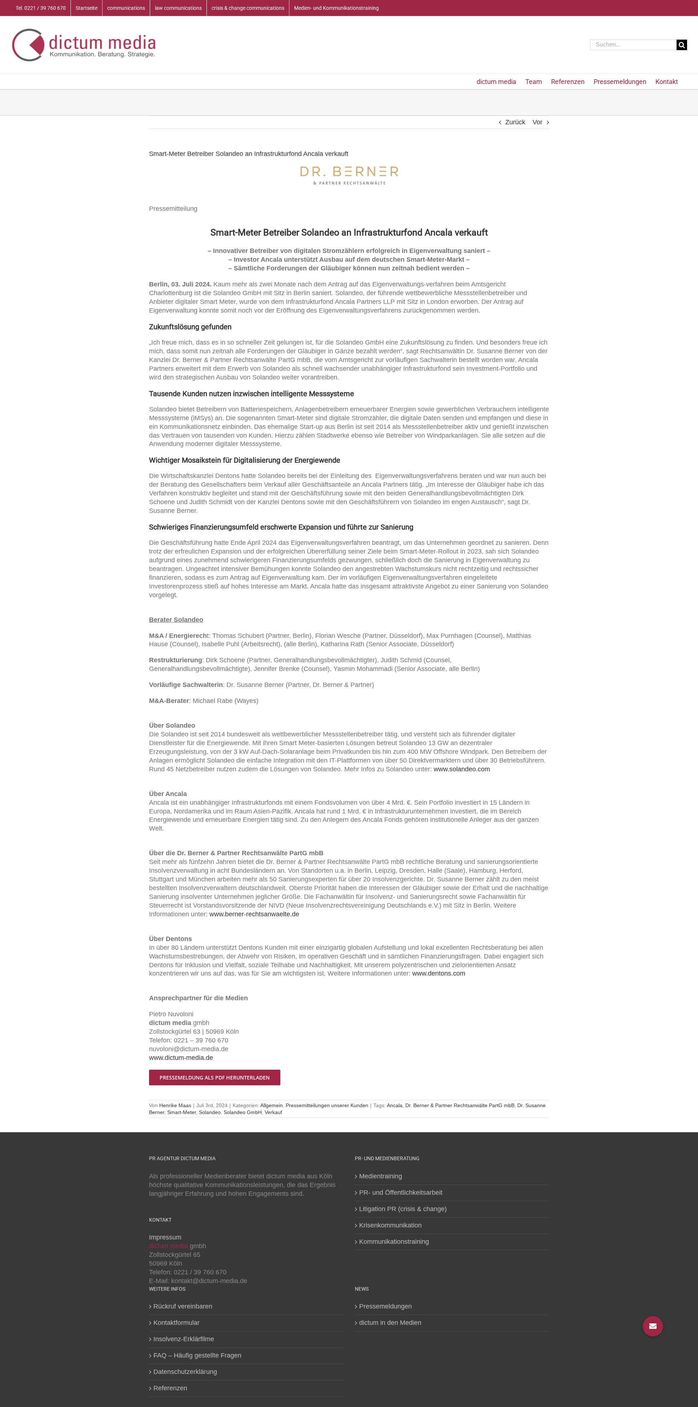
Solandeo (210, 1112)
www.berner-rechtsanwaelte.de (254, 914)
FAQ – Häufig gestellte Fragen (197, 1355)
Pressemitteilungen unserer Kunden (327, 1105)
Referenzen (170, 1388)
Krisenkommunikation (390, 1225)
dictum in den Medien (390, 1322)
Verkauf (273, 1112)
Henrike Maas (175, 1105)
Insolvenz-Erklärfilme (183, 1339)
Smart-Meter (181, 1112)
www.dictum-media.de (181, 1057)
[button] (653, 1326)
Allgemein (271, 1105)
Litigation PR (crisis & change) (403, 1209)
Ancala (394, 1105)
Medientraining (380, 1176)
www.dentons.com (438, 973)
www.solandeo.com (462, 769)
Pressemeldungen (385, 1306)
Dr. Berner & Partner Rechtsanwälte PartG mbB (459, 1105)
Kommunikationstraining (394, 1241)
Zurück (515, 122)
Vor (537, 122)
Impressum (165, 1237)
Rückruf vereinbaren (182, 1306)
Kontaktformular (176, 1322)
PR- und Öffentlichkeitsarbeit (400, 1192)
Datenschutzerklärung (185, 1371)
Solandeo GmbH (243, 1112)
